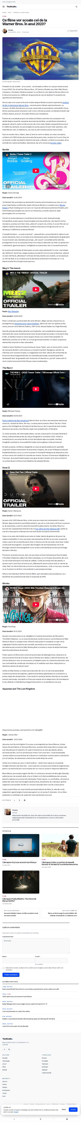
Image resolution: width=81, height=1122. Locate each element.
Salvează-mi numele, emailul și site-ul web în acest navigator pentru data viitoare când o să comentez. (34, 969)
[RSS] (9, 1049)
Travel (4, 1093)
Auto (4, 1096)
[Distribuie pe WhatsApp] (24, 800)
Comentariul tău (8, 936)
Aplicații (44, 1070)
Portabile (45, 1061)
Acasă (4, 12)
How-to (4, 1081)
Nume (4, 956)
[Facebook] (4, 1049)
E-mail (37, 956)
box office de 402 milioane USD (47, 529)
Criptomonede (46, 1073)
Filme (9, 12)
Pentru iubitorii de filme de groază (15, 420)
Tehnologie (6, 1061)
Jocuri (4, 1064)
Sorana (10, 30)
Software (45, 1067)
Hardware (45, 1064)
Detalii (16, 1112)
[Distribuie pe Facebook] (14, 800)
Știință (4, 1070)
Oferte (4, 1084)
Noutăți (4, 1058)
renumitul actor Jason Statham (26, 323)
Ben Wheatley (13, 311)
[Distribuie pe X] (19, 800)
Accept (73, 1109)
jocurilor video (55, 143)
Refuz (64, 1109)
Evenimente (6, 1090)
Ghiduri (4, 1087)
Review (44, 1058)
